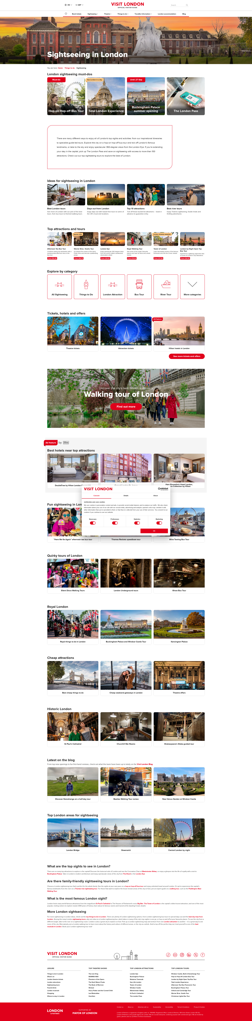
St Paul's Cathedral (137, 993)
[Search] (187, 5)
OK (154, 531)
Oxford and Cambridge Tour (181, 990)
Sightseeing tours (53, 985)
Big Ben (140, 903)
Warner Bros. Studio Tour (180, 993)
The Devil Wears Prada (97, 982)
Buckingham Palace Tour (180, 988)
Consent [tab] (96, 495)
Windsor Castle (135, 988)
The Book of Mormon (96, 985)
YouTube (175, 955)
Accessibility (169, 1007)
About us (130, 1007)
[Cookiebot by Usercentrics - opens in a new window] (159, 489)
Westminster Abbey (149, 871)
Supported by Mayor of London (85, 1011)
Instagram (182, 955)
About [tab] (155, 495)
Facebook (203, 955)
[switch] (115, 523)
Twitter (196, 955)
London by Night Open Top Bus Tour (183, 979)
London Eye (140, 874)
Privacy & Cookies (199, 1007)
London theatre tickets (55, 979)
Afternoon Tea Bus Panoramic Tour (183, 985)
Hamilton (92, 996)
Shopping (50, 993)
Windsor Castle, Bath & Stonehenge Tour (185, 974)
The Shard (127, 874)
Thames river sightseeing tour (86, 888)
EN (69, 5)
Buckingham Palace (54, 874)
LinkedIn (189, 955)
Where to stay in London (55, 996)
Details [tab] (126, 495)
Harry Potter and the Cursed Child (101, 990)
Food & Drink (51, 988)
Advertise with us (143, 1007)
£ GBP (78, 5)
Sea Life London (135, 982)
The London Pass (136, 996)
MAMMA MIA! (94, 976)
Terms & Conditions (183, 1007)
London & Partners (55, 1011)
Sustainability (157, 1007)
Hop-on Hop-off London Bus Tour (182, 976)
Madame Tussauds (136, 979)
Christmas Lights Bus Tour (180, 996)
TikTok (168, 955)
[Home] (66, 14)
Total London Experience (180, 982)
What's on (50, 976)
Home (60, 68)
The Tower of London (152, 903)
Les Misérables (94, 993)
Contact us (120, 1007)
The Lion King (93, 974)
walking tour (174, 888)
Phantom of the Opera (96, 979)
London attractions (53, 982)
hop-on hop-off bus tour (134, 886)
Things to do (70, 68)
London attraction (170, 921)
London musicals (53, 990)
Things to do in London (55, 974)
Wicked (91, 988)
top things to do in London (96, 917)
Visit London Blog (145, 764)
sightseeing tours (79, 919)
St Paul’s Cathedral (103, 903)
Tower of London (136, 985)
